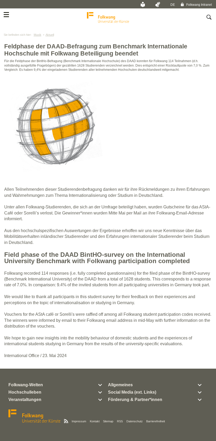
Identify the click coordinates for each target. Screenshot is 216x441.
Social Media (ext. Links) (132, 392)
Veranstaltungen (24, 399)
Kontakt (95, 421)
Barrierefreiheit (155, 421)
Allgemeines (120, 385)
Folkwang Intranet (198, 5)
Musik (37, 34)
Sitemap (108, 421)
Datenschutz (134, 421)
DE (172, 5)
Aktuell (50, 34)
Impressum (79, 421)
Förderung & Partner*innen (135, 399)
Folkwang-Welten (25, 385)
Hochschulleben (24, 392)
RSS (120, 421)
